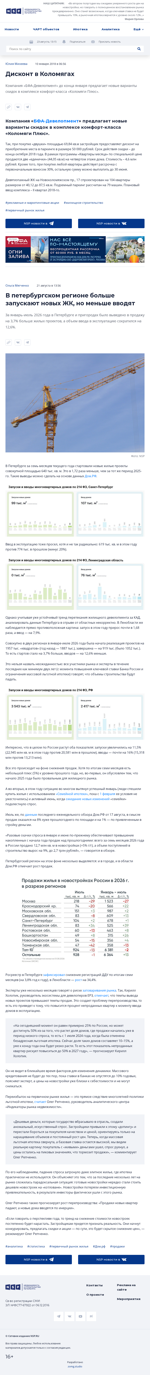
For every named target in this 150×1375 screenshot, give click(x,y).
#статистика (36, 1246)
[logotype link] (23, 11)
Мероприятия (128, 1299)
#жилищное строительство (83, 203)
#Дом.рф (99, 1246)
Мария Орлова (134, 19)
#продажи (117, 1246)
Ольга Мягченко (17, 285)
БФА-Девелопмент (56, 121)
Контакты (94, 1285)
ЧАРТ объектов (46, 29)
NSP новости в (35, 223)
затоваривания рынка (99, 990)
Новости (12, 29)
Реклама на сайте (126, 1287)
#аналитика (14, 1246)
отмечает (101, 995)
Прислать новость (110, 41)
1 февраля (107, 794)
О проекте (95, 1294)
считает (40, 1102)
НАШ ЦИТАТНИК (53, 3)
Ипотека (80, 29)
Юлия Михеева (16, 64)
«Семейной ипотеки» (72, 794)
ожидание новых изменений (88, 799)
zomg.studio (75, 1366)
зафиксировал (54, 975)
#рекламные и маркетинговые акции (32, 203)
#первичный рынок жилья (24, 210)
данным (31, 814)
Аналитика (111, 29)
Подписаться (77, 41)
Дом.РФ (90, 476)
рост (78, 980)
